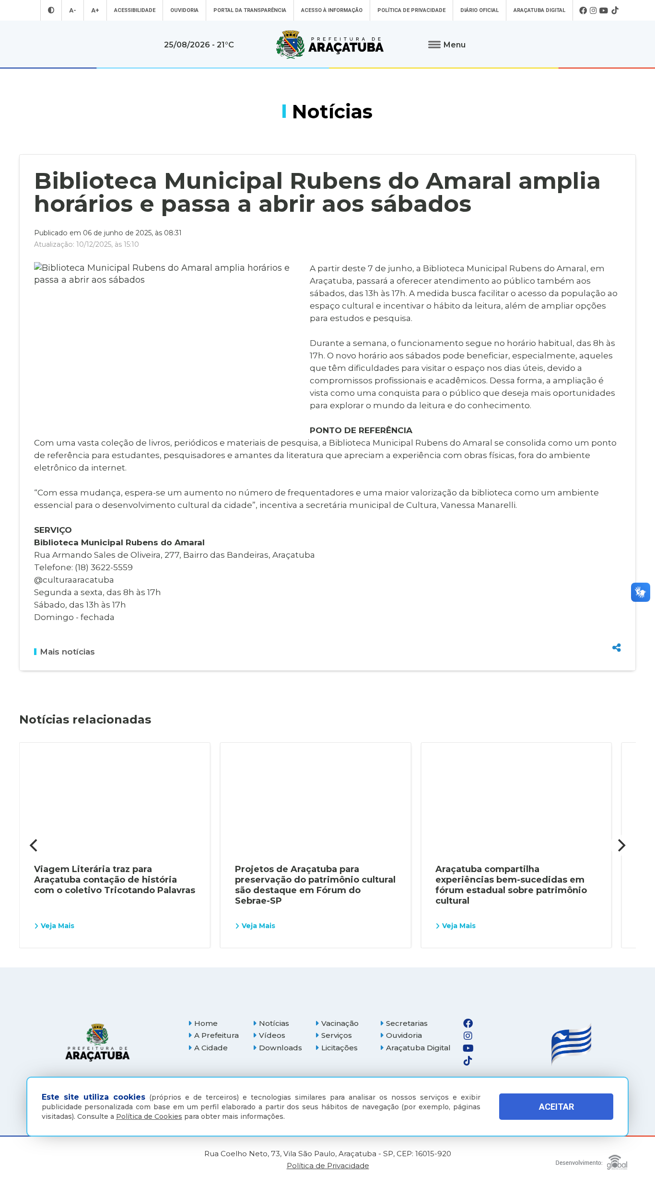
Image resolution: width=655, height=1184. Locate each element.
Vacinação (340, 1023)
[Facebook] (583, 10)
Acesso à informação (332, 10)
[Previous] (34, 845)
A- (72, 10)
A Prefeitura (216, 1035)
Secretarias (407, 1023)
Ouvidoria (184, 10)
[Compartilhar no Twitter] (616, 613)
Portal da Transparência (249, 10)
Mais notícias (67, 651)
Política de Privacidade (411, 10)
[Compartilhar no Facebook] (616, 596)
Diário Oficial (479, 10)
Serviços (336, 1035)
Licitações (339, 1047)
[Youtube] (604, 10)
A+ (95, 10)
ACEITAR (556, 1107)
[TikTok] (615, 10)
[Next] (620, 845)
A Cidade (211, 1047)
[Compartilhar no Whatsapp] (616, 629)
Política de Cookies (149, 1116)
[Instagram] (593, 10)
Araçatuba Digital (539, 10)
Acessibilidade (134, 10)
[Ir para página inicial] (330, 44)
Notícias (274, 1023)
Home (206, 1023)
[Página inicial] (97, 1042)
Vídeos (272, 1035)
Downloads (280, 1047)
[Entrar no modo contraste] (51, 10)
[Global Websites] (591, 1160)
